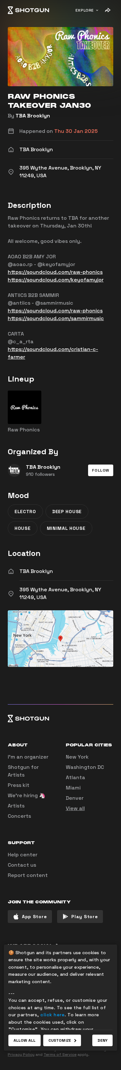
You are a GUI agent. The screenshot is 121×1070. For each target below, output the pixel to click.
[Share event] (107, 10)
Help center (22, 854)
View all (75, 808)
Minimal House (66, 528)
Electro (25, 511)
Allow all (24, 1040)
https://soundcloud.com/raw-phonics (55, 272)
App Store (34, 916)
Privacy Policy (21, 1054)
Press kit (18, 785)
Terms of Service (60, 1054)
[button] (100, 470)
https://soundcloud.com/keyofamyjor (56, 279)
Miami (73, 787)
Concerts (19, 816)
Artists (16, 805)
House (23, 528)
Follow (100, 470)
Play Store (84, 916)
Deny (102, 1040)
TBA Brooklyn (32, 115)
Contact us (22, 865)
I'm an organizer (28, 756)
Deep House (67, 511)
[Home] (28, 10)
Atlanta (75, 777)
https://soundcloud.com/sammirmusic (56, 318)
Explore (85, 10)
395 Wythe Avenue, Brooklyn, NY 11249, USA (60, 593)
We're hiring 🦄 (26, 795)
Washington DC (85, 767)
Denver (75, 798)
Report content (28, 875)
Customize (59, 1040)
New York (77, 756)
